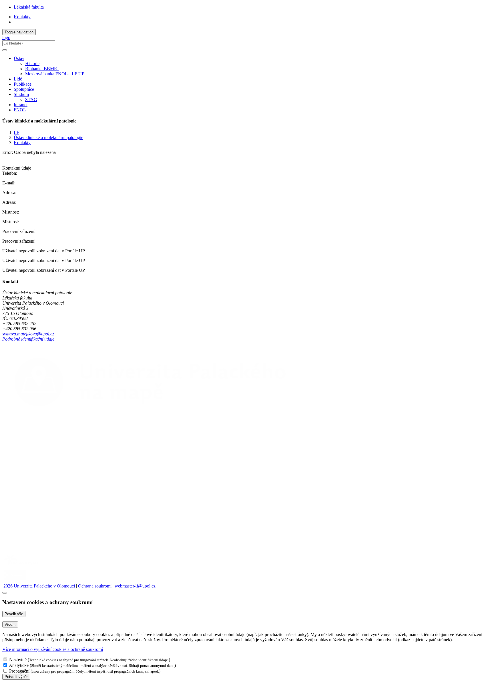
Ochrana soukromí (94, 586)
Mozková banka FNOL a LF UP (54, 73)
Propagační (19, 671)
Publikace (22, 84)
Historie (32, 63)
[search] (4, 50)
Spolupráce (24, 89)
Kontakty (22, 16)
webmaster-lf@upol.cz (135, 586)
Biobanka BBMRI (42, 68)
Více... (10, 624)
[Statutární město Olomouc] (15, 580)
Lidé (18, 79)
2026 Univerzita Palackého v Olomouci (38, 586)
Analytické (19, 665)
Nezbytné (18, 659)
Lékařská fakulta (29, 7)
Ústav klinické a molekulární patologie (48, 137)
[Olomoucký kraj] (22, 565)
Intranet (20, 104)
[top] (4, 593)
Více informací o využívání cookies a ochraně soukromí (52, 649)
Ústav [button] (19, 58)
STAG (31, 99)
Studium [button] (21, 94)
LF (16, 132)
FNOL (20, 109)
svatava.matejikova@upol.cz (28, 333)
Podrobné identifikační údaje (28, 339)
